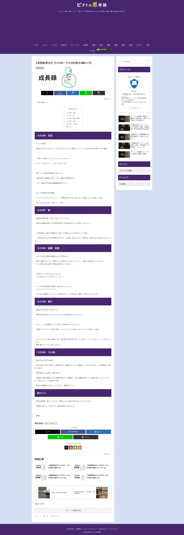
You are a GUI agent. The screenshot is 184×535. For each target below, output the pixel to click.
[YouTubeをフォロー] (71, 447)
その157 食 (70, 115)
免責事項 (78, 529)
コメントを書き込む (73, 510)
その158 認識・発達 (73, 118)
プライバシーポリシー (90, 529)
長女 (48, 423)
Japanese (102, 49)
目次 (70, 109)
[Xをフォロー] (66, 447)
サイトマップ (113, 529)
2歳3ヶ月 (54, 423)
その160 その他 (72, 124)
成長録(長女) (40, 423)
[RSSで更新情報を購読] (80, 447)
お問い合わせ (103, 529)
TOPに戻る (70, 529)
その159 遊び (71, 121)
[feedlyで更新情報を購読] (75, 447)
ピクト (134, 91)
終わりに (69, 126)
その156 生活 (71, 113)
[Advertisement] (92, 27)
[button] (99, 93)
